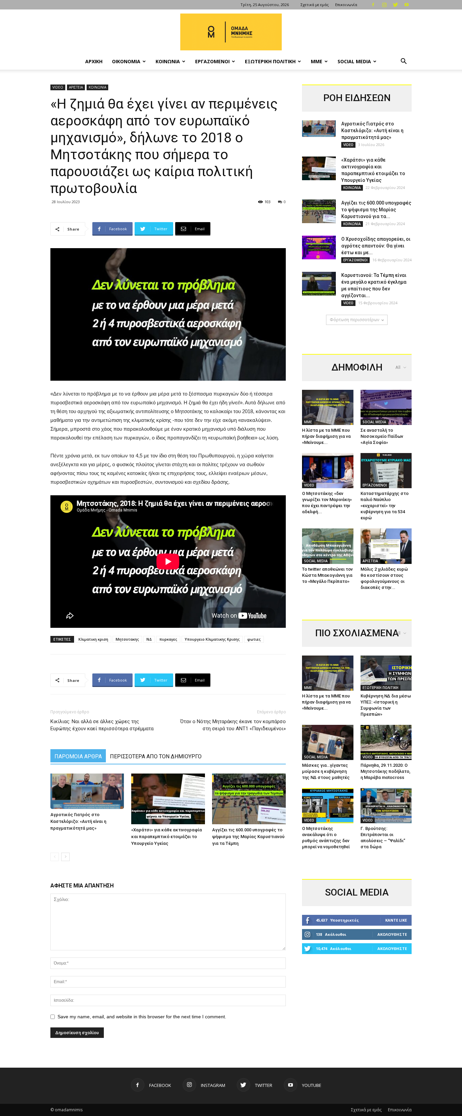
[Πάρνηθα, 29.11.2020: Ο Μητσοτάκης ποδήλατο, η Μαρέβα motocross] (386, 742)
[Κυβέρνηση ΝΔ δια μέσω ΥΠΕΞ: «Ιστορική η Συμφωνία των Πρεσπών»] (386, 673)
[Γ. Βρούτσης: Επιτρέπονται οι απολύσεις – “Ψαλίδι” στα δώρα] (386, 805)
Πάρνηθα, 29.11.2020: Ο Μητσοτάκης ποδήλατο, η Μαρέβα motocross (385, 771)
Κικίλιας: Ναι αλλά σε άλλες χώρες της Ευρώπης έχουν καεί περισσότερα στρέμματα (102, 725)
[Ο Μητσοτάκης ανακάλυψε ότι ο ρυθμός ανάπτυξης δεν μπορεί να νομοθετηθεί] (327, 805)
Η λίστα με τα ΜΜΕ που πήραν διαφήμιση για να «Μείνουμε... (326, 436)
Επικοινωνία (346, 4)
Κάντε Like (396, 920)
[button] (403, 62)
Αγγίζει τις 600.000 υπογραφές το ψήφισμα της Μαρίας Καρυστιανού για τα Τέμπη (248, 836)
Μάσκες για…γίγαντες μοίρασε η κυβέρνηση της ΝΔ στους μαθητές (326, 771)
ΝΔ (149, 639)
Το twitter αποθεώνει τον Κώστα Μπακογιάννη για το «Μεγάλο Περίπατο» (327, 575)
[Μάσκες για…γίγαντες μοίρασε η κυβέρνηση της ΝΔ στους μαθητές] (327, 742)
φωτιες (254, 639)
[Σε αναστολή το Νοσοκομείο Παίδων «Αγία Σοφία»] (386, 407)
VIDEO (57, 87)
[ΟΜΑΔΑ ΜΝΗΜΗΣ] (231, 32)
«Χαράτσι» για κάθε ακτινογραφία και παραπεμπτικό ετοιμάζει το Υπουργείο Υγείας (166, 836)
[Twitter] (395, 4)
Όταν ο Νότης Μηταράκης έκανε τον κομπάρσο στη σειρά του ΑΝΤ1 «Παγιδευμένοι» (233, 725)
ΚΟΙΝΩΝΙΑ (168, 61)
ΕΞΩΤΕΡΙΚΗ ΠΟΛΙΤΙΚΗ (270, 61)
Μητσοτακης (127, 639)
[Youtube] (406, 4)
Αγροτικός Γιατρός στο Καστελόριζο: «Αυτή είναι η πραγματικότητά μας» (78, 821)
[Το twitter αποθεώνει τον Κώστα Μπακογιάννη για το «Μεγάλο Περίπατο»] (327, 546)
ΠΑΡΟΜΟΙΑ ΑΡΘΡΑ (78, 756)
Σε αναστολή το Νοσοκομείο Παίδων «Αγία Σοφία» (382, 436)
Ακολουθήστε (392, 934)
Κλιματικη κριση (93, 639)
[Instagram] (384, 4)
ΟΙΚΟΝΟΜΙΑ (126, 61)
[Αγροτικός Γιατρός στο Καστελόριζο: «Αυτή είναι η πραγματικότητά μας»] (87, 791)
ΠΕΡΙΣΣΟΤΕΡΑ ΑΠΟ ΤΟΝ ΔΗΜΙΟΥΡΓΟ (156, 756)
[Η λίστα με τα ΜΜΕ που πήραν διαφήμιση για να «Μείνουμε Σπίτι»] (327, 407)
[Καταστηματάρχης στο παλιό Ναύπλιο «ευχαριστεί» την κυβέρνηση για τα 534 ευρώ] (386, 470)
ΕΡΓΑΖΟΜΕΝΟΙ (212, 61)
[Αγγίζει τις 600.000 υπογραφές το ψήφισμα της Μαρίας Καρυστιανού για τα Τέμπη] (249, 799)
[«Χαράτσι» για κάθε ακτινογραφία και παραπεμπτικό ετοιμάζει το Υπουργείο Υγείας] (168, 799)
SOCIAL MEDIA (354, 61)
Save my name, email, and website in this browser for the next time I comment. (141, 1016)
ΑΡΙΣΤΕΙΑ (76, 87)
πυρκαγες (168, 639)
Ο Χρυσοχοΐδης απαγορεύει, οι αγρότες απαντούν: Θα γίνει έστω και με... (376, 245)
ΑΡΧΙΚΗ (93, 61)
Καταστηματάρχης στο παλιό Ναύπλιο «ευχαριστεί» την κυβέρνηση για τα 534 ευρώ (385, 505)
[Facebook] (373, 4)
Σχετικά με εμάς (315, 4)
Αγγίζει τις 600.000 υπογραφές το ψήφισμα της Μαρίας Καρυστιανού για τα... (376, 209)
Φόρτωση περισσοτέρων (354, 320)
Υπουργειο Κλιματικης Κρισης (212, 639)
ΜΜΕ (316, 61)
